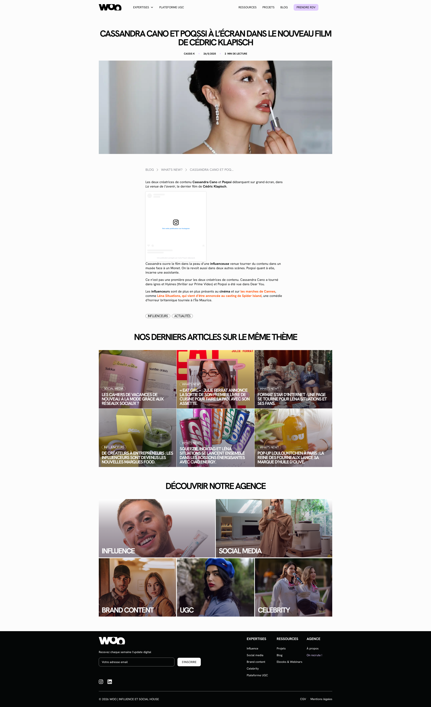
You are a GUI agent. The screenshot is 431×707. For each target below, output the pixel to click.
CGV (303, 699)
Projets (268, 7)
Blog (284, 7)
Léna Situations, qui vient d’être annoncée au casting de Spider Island (209, 296)
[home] (110, 7)
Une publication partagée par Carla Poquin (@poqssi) (176, 258)
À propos (313, 648)
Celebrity (253, 668)
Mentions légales (321, 699)
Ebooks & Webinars (289, 662)
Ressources (248, 7)
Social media (255, 655)
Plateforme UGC (171, 7)
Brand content (256, 662)
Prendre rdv (306, 7)
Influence (252, 648)
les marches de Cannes (258, 291)
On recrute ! (314, 655)
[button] (143, 7)
